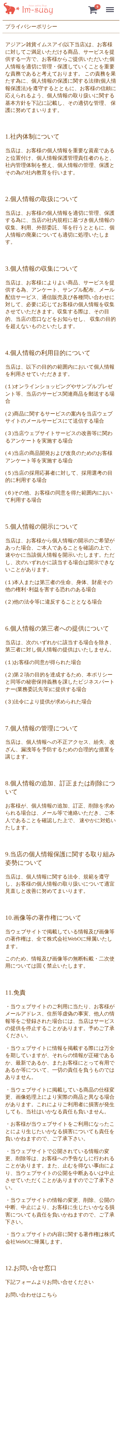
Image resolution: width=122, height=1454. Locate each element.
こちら (49, 1295)
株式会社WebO (64, 939)
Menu (111, 6)
